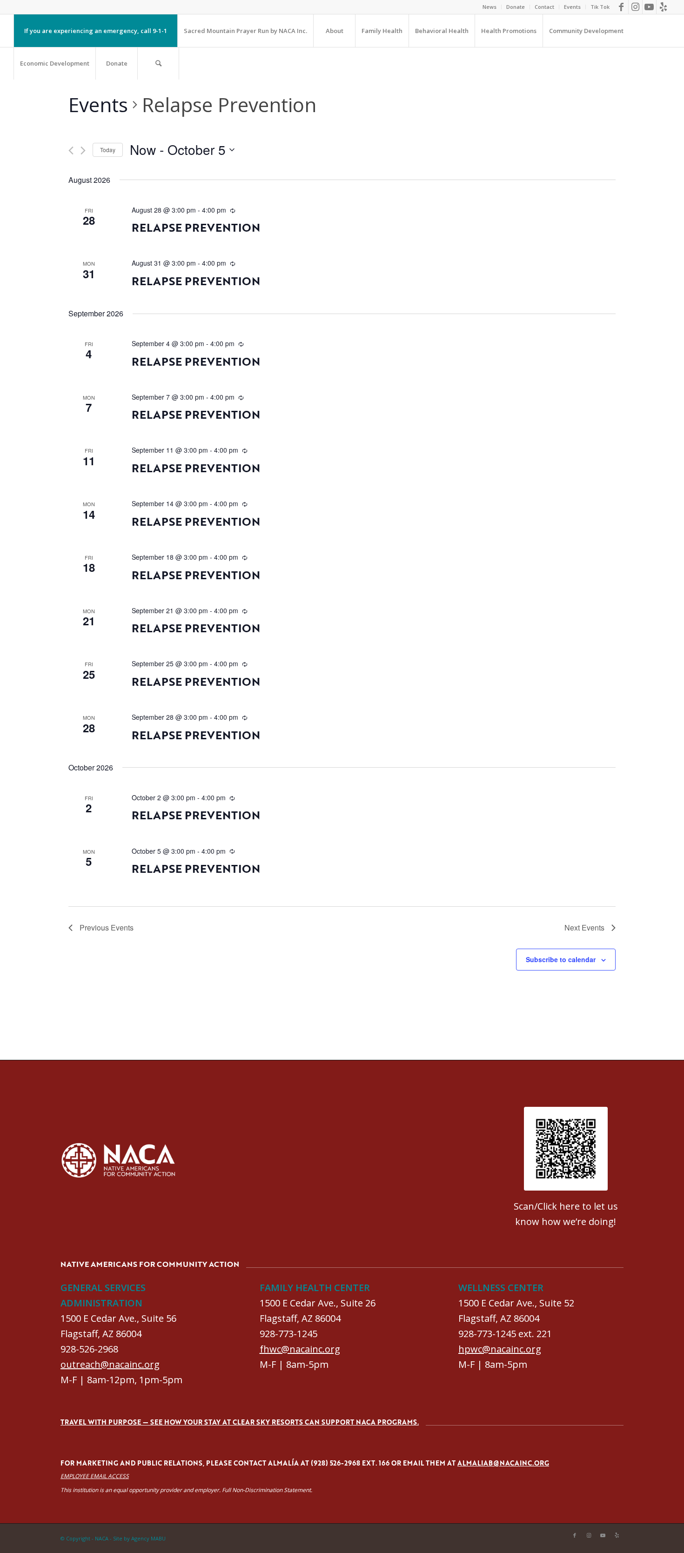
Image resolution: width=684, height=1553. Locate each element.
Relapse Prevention (196, 227)
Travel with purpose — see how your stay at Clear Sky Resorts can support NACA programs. (239, 1422)
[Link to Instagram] (635, 7)
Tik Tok (600, 6)
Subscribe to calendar (561, 959)
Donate (515, 6)
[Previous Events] (71, 150)
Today (107, 150)
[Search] (158, 63)
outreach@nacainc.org (110, 1364)
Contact (544, 6)
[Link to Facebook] (621, 7)
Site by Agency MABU (139, 1538)
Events (572, 6)
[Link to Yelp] (664, 7)
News (489, 6)
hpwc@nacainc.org (499, 1349)
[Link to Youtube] (649, 7)
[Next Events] (83, 150)
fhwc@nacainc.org (300, 1349)
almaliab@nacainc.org (503, 1463)
